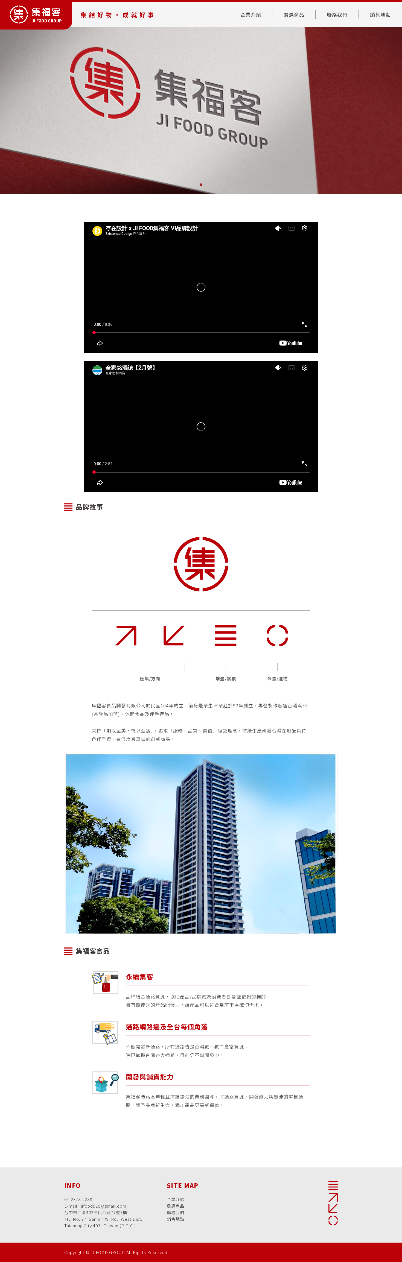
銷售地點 (380, 14)
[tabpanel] (201, 110)
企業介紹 (250, 14)
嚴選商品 (294, 14)
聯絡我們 (337, 14)
